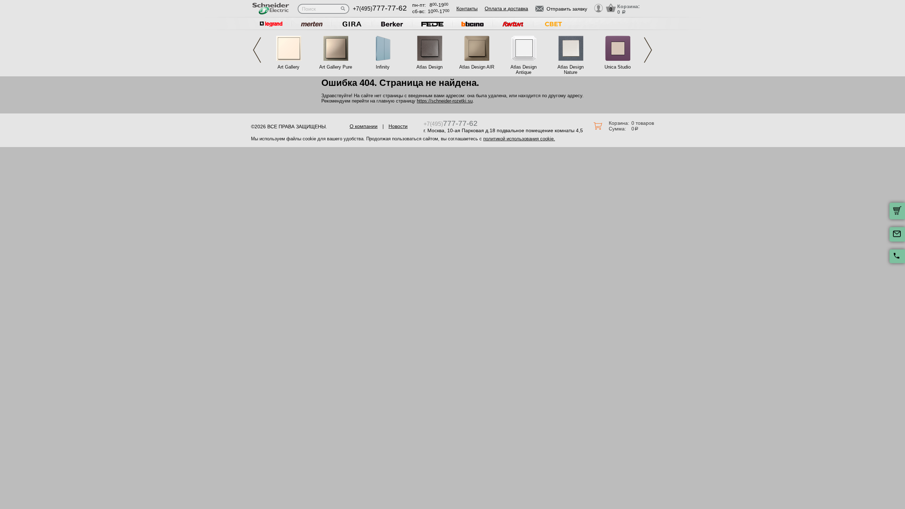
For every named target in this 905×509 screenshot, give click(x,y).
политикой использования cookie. (519, 138)
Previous (257, 50)
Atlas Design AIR (476, 67)
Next (648, 50)
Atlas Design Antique (523, 69)
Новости (398, 126)
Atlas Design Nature (570, 69)
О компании (364, 126)
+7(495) (380, 9)
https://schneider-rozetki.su (445, 101)
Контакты (467, 8)
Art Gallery (288, 67)
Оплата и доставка (506, 8)
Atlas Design (429, 67)
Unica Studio (618, 67)
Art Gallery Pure (335, 67)
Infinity (383, 67)
